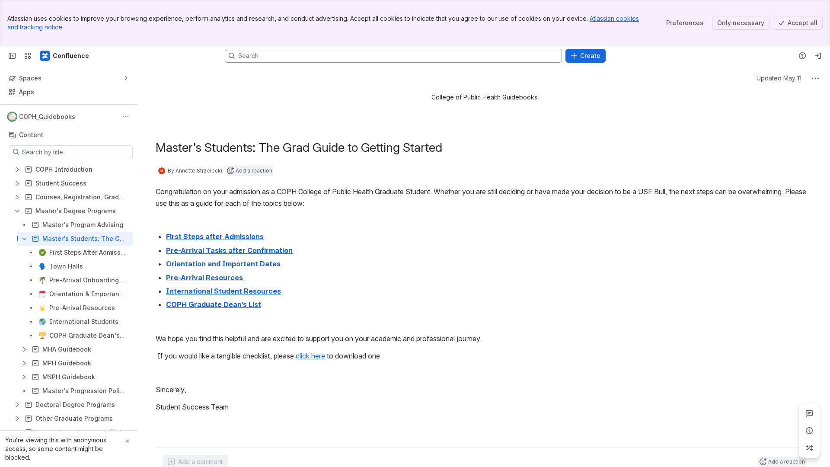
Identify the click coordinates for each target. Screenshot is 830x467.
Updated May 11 (779, 78)
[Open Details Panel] (809, 431)
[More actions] (126, 117)
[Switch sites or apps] (28, 56)
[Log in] (818, 56)
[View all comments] (809, 413)
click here (310, 356)
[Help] (802, 56)
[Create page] (809, 448)
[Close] (127, 441)
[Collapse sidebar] (12, 56)
